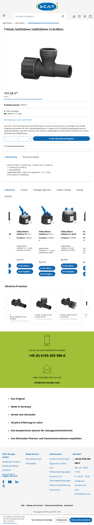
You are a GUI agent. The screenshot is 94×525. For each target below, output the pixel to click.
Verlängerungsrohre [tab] (42, 190)
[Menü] (4, 15)
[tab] (10, 157)
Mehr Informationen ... (10, 523)
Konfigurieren (61, 520)
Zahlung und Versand (34, 505)
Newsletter (31, 463)
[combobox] (35, 16)
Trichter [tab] (24, 190)
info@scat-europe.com (47, 382)
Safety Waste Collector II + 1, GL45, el (45, 232)
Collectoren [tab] (10, 190)
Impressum (54, 489)
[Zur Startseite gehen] (47, 6)
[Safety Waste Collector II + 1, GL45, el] (47, 215)
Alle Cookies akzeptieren (81, 520)
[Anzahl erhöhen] (29, 138)
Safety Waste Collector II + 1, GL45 (23, 232)
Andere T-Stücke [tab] (64, 190)
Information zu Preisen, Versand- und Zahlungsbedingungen (23, 99)
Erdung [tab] (80, 190)
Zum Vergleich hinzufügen (25, 271)
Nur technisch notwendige (42, 520)
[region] (47, 64)
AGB (22, 505)
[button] (4, 307)
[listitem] (19, 307)
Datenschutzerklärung (59, 485)
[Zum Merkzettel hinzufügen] (8, 222)
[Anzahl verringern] (6, 138)
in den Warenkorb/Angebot (61, 138)
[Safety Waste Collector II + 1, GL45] (25, 215)
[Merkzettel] (79, 16)
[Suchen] (63, 16)
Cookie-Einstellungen (59, 458)
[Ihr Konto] (85, 16)
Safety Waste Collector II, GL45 (68, 232)
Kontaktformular (34, 458)
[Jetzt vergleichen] (74, 16)
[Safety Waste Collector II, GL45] (69, 215)
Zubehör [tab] (8, 196)
